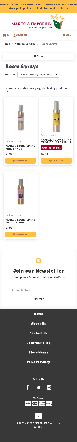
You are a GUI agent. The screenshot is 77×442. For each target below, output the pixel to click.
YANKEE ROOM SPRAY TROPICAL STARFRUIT (56, 144)
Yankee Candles (25, 44)
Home (6, 44)
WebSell (38, 426)
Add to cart (21, 160)
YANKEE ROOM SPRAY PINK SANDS (20, 147)
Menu (69, 35)
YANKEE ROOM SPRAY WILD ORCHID (20, 221)
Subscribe (38, 299)
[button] (5, 35)
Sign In (21, 35)
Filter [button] (39, 56)
